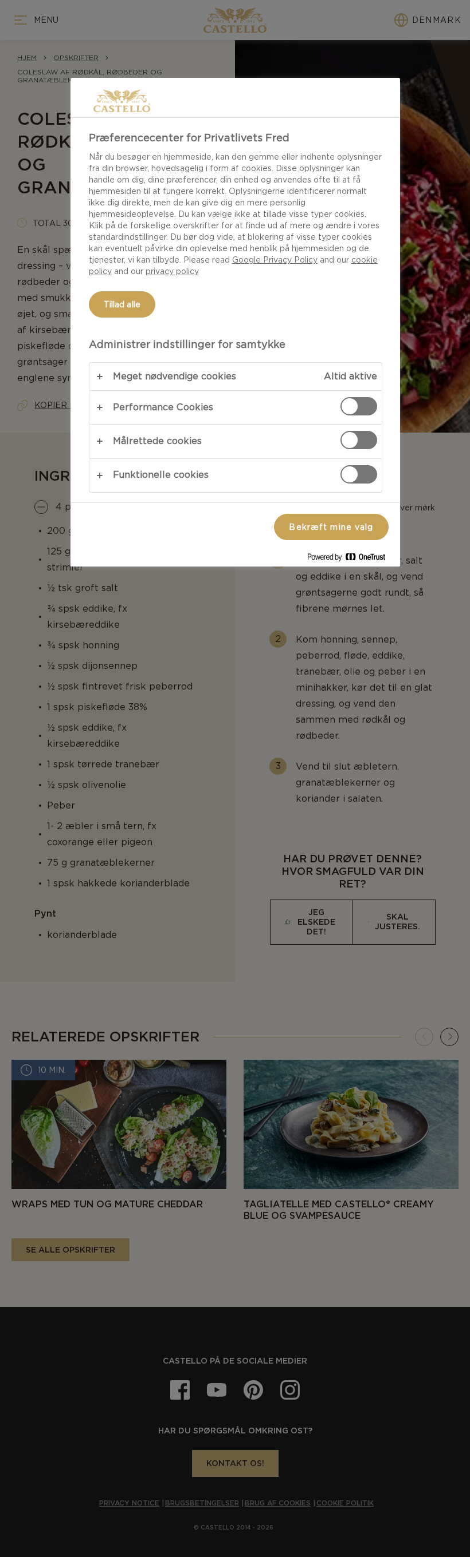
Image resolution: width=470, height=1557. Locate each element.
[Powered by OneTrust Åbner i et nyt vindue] (350, 559)
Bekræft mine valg (331, 527)
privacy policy (172, 271)
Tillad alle (122, 304)
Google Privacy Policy (275, 259)
